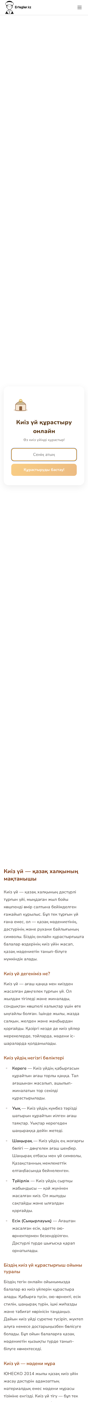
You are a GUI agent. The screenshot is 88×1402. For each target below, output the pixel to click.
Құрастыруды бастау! (44, 469)
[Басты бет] (18, 7)
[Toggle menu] (79, 7)
